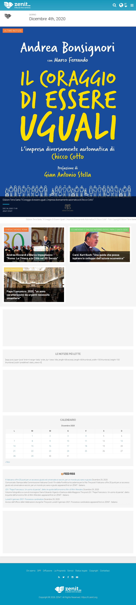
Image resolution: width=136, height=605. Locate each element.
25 (86, 451)
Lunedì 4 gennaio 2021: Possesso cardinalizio (24, 499)
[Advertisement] (68, 327)
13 (122, 441)
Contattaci (105, 570)
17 (68, 446)
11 (86, 441)
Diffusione (47, 570)
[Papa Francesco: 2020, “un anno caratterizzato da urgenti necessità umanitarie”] (34, 284)
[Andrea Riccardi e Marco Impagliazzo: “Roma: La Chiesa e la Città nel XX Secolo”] (34, 244)
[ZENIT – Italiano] (38, 5)
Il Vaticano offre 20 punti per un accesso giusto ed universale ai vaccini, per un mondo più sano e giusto (48, 480)
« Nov (7, 462)
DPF (39, 570)
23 (50, 451)
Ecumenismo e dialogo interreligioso (90, 229)
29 (32, 456)
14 (14, 446)
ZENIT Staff (7, 211)
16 (50, 446)
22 (32, 451)
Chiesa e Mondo (13, 229)
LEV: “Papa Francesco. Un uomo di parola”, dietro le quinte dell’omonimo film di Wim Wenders (44, 489)
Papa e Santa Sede (119, 229)
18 (86, 446)
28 (14, 456)
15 (32, 446)
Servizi (70, 570)
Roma (24, 229)
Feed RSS (69, 473)
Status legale (81, 570)
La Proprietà (59, 570)
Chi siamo (30, 570)
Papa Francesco (13, 269)
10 (68, 441)
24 (68, 451)
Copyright (93, 570)
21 (14, 451)
